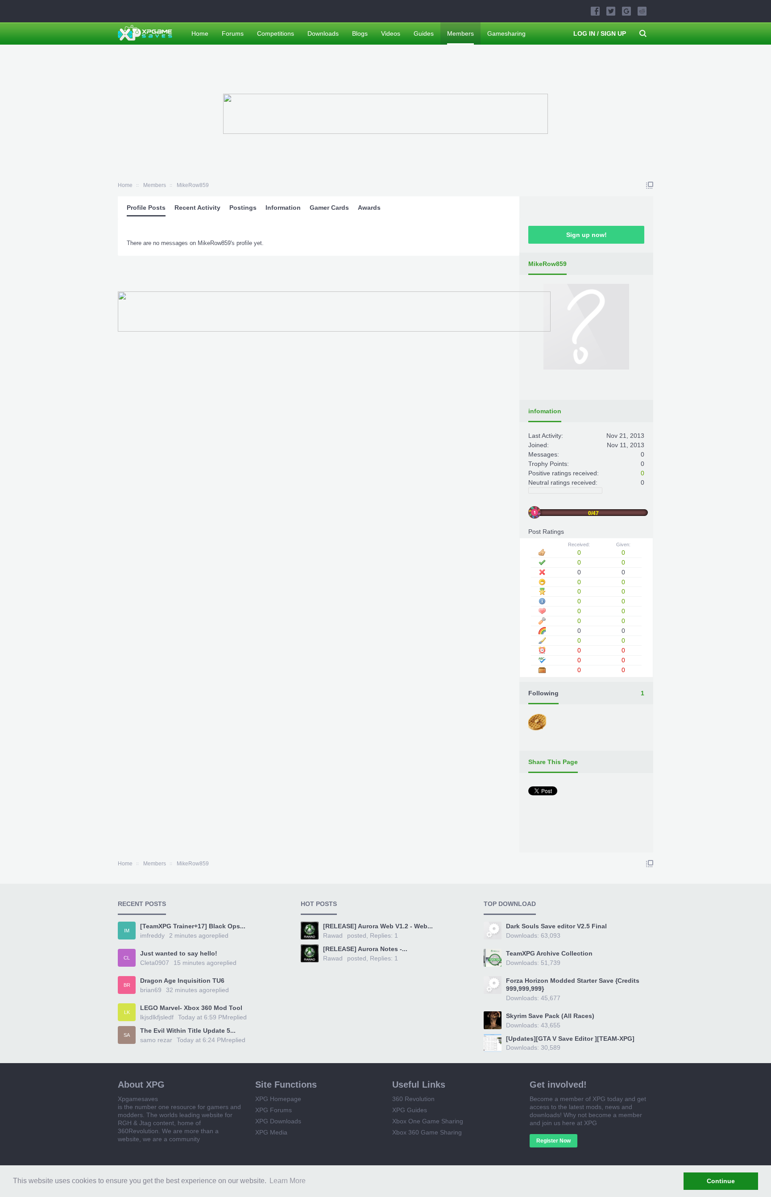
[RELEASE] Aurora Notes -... (365, 948)
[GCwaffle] (538, 723)
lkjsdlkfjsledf (157, 1017)
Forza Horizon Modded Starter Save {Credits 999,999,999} (572, 984)
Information (283, 207)
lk (127, 1012)
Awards (369, 207)
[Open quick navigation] (650, 185)
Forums (233, 33)
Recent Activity (197, 207)
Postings (243, 207)
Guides (424, 33)
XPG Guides (409, 1110)
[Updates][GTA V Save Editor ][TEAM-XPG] (570, 1038)
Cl (127, 957)
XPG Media (271, 1132)
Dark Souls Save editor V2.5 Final (556, 926)
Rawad (333, 935)
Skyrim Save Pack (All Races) (550, 1015)
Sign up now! (586, 234)
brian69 (151, 989)
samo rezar (156, 1039)
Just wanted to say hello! (178, 953)
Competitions (275, 33)
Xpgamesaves (138, 1098)
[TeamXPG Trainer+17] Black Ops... (192, 926)
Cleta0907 (154, 962)
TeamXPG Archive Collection (549, 953)
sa (127, 1035)
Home (199, 33)
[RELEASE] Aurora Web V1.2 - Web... (378, 926)
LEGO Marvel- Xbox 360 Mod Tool (191, 1007)
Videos (390, 33)
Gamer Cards (329, 207)
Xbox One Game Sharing (427, 1121)
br (127, 985)
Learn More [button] (287, 1181)
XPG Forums (273, 1110)
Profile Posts (146, 207)
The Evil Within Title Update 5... (188, 1030)
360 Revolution (413, 1098)
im (126, 930)
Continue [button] (721, 1181)
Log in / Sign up (599, 33)
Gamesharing (506, 33)
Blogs (360, 33)
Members (460, 33)
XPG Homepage (278, 1098)
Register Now (553, 1141)
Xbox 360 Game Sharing (427, 1132)
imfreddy (152, 935)
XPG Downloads (278, 1121)
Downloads (323, 33)
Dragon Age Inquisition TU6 (182, 980)
